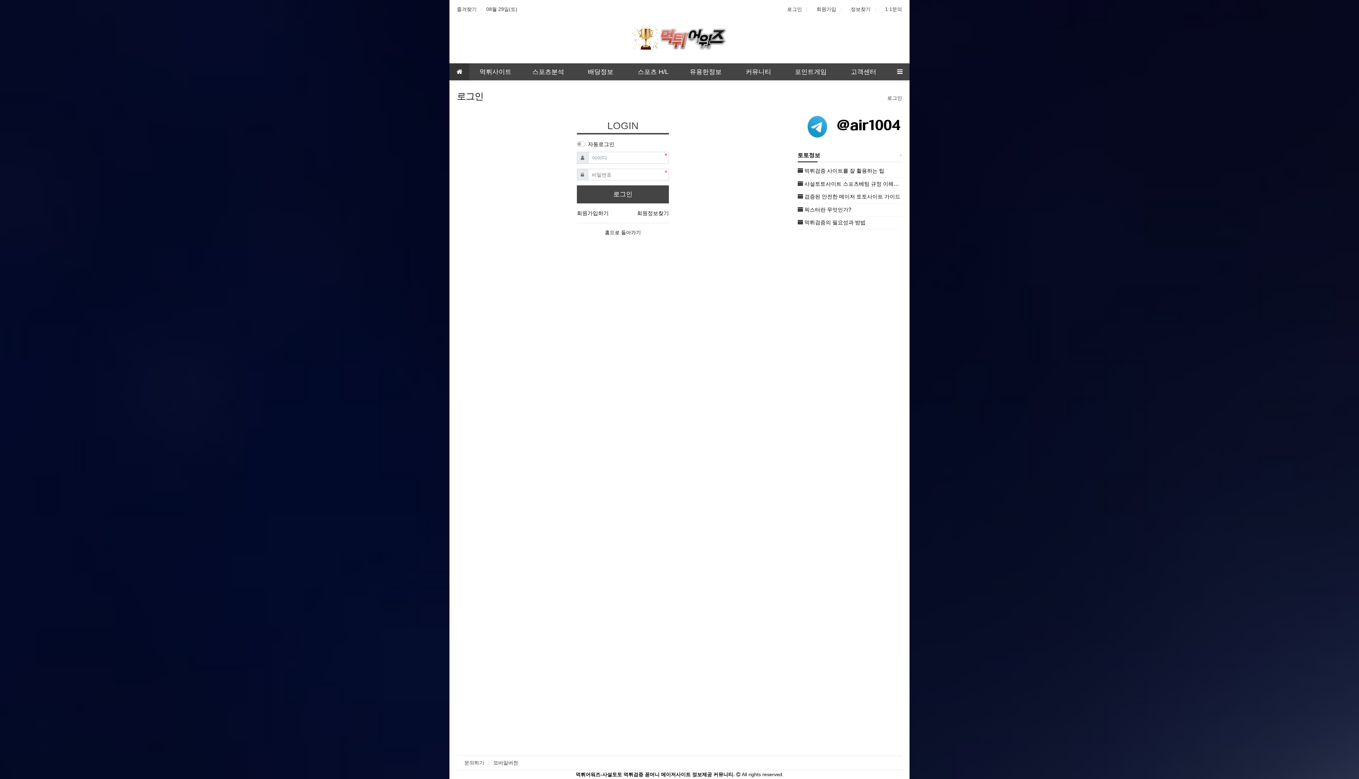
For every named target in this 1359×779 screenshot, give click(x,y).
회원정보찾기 (653, 213)
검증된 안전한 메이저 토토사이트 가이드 (851, 197)
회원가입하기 (593, 213)
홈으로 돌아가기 (623, 232)
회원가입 (826, 9)
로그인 (794, 9)
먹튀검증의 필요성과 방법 (834, 222)
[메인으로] (459, 71)
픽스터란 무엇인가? (827, 210)
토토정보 (809, 155)
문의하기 (474, 763)
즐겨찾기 (467, 9)
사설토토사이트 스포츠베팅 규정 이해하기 (852, 184)
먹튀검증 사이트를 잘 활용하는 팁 (843, 171)
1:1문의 (893, 9)
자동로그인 (601, 144)
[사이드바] (900, 71)
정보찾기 (861, 9)
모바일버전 (505, 763)
